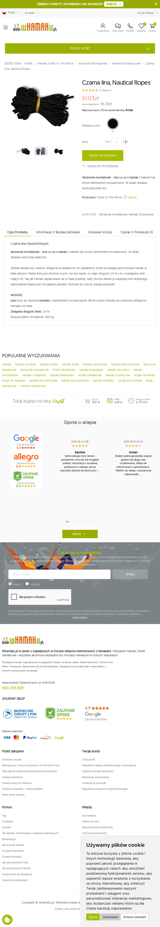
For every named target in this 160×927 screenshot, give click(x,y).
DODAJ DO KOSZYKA (102, 155)
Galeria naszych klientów (17, 783)
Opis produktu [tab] (17, 232)
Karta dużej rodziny (13, 794)
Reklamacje (9, 839)
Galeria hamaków (12, 777)
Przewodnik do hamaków (17, 874)
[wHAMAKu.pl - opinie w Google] (26, 442)
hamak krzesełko (104, 380)
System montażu (12, 856)
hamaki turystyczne (118, 375)
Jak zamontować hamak (16, 868)
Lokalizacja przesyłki (94, 783)
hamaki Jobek (49, 364)
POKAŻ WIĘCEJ (80, 617)
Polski (10, 12)
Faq (4, 815)
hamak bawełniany (62, 375)
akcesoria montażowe (34, 370)
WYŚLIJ (130, 574)
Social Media (145, 13)
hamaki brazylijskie (91, 370)
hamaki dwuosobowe (125, 364)
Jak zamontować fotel (15, 862)
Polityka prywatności (94, 833)
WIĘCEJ (112, 4)
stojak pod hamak (130, 380)
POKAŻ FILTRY (80, 48)
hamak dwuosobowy (75, 380)
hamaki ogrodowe (95, 364)
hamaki (6, 364)
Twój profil (88, 759)
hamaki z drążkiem (34, 375)
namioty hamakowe (33, 386)
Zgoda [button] (93, 917)
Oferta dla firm (90, 821)
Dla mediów (89, 815)
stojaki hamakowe (90, 375)
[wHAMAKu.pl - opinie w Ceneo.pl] (26, 479)
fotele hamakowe (64, 370)
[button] (103, 27)
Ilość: (85, 142)
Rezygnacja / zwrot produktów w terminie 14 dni (31, 765)
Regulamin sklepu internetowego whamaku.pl (109, 765)
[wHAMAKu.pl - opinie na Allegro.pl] (26, 460)
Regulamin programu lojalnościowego (105, 788)
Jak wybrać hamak (13, 845)
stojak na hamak (144, 375)
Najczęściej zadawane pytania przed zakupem (29, 771)
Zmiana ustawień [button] (134, 917)
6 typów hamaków (13, 850)
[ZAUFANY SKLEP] (20, 713)
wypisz (35, 584)
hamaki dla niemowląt (43, 380)
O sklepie (7, 821)
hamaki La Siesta (25, 364)
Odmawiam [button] (110, 917)
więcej (131, 197)
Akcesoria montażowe (113, 214)
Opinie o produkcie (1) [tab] (136, 232)
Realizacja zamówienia (95, 777)
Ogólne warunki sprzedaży (98, 771)
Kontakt (30, 13)
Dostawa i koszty (12, 759)
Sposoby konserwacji (15, 880)
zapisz (17, 584)
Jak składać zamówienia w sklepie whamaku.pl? (30, 833)
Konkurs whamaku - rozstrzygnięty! (22, 788)
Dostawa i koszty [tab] (100, 232)
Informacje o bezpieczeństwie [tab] (58, 232)
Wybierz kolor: (91, 125)
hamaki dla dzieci (118, 370)
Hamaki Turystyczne (141, 214)
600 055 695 (13, 687)
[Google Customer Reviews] (100, 713)
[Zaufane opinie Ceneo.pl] (60, 713)
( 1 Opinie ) (105, 90)
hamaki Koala (70, 364)
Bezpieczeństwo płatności (97, 827)
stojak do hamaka (13, 380)
